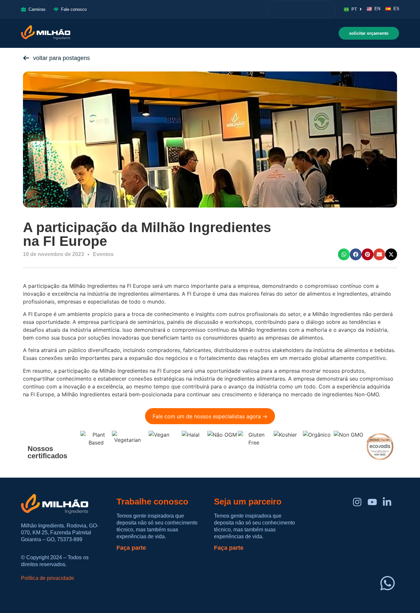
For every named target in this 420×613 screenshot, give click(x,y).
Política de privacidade (47, 578)
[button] (344, 254)
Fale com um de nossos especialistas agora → (210, 416)
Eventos (103, 254)
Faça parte (131, 547)
